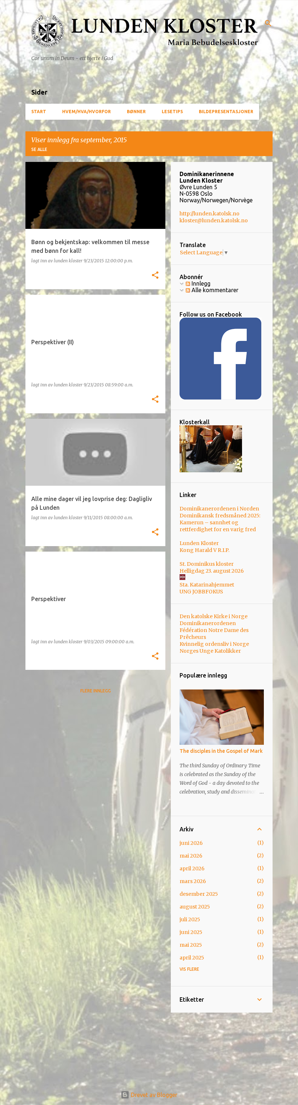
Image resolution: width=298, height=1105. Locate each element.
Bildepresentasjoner (226, 111)
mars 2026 (193, 881)
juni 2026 (191, 843)
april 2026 (192, 868)
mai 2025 (191, 945)
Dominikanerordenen (208, 623)
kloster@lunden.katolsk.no (214, 220)
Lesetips (172, 111)
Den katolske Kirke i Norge (213, 616)
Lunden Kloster (199, 543)
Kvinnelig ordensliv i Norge (214, 644)
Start (38, 111)
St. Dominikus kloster (207, 564)
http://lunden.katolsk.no (209, 213)
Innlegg (200, 283)
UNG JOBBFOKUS (201, 591)
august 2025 (195, 906)
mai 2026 (191, 855)
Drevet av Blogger (153, 1095)
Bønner (136, 111)
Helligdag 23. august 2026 (212, 571)
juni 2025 (191, 932)
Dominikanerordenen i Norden (219, 508)
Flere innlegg (95, 690)
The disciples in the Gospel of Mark (221, 751)
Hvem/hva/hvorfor (86, 111)
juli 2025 (190, 919)
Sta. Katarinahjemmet (207, 584)
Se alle (39, 149)
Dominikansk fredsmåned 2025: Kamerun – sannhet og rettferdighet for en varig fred (220, 522)
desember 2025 (199, 894)
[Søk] (268, 23)
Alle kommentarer (214, 290)
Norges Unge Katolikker (210, 651)
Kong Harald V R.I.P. (204, 550)
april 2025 (192, 957)
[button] (155, 276)
